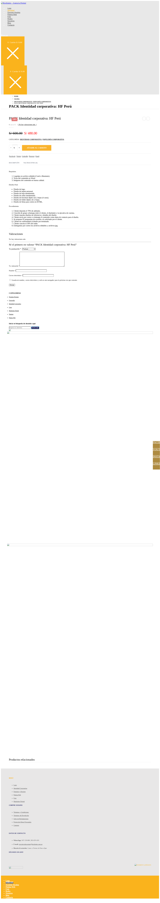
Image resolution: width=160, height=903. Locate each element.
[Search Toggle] (3, 30)
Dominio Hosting (14, 297)
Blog (7, 895)
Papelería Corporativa (53, 139)
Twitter (19, 156)
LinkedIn (25, 156)
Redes (8, 891)
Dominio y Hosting (20, 791)
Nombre (12, 271)
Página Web (12, 318)
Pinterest (31, 156)
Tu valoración (14, 266)
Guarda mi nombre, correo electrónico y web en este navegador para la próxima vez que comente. (44, 280)
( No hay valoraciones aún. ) (27, 124)
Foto (15, 798)
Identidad (9, 883)
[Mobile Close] (1, 877)
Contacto (10, 25)
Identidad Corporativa (31, 139)
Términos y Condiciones (21, 812)
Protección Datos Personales (22, 822)
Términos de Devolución (21, 815)
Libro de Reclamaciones (21, 819)
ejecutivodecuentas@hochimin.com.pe (30, 844)
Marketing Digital (14, 311)
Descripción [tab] (14, 163)
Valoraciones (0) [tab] (30, 163)
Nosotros (9, 893)
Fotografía (12, 300)
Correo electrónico (16, 275)
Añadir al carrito (37, 148)
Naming (11, 314)
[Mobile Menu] (26, 50)
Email (37, 156)
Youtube (156, 449)
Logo (10, 307)
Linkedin (156, 464)
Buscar (35, 328)
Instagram (156, 456)
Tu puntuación (15, 249)
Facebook (12, 156)
